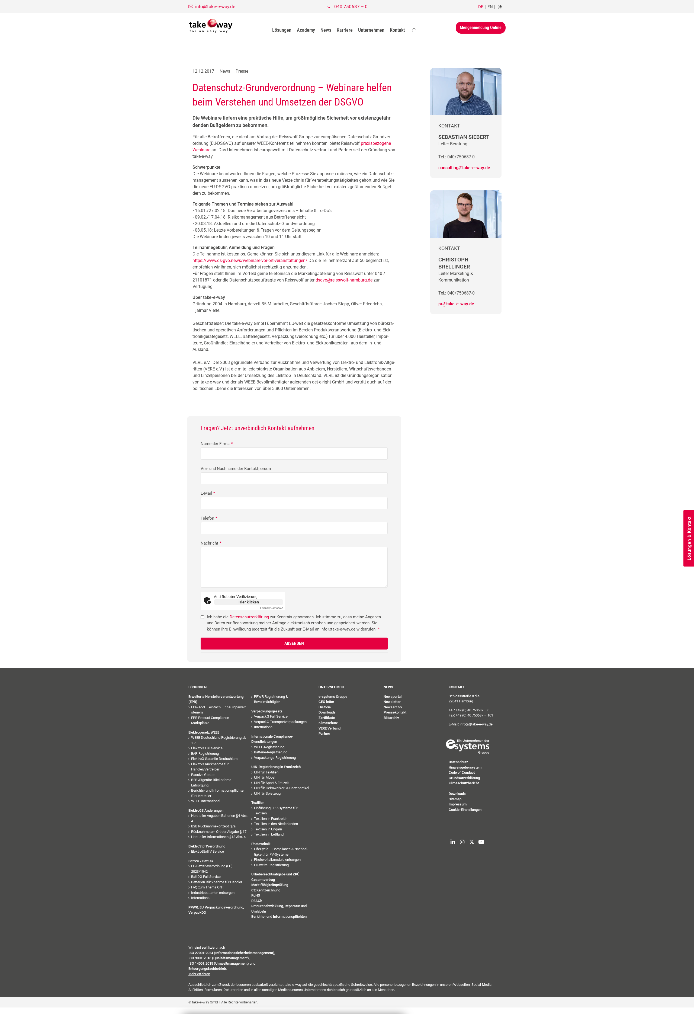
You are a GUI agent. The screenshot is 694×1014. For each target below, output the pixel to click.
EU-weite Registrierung (271, 865)
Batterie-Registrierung (270, 752)
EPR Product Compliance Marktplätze (210, 720)
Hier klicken (249, 602)
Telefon (209, 518)
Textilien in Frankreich (270, 819)
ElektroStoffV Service (207, 851)
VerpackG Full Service (271, 716)
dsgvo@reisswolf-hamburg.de (344, 280)
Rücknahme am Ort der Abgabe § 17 (218, 832)
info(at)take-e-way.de (476, 724)
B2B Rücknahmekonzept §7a (213, 826)
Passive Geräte (202, 775)
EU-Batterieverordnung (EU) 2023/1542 (212, 869)
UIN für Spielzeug (267, 793)
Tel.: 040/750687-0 (456, 156)
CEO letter (326, 702)
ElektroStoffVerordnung (206, 846)
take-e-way (210, 26)
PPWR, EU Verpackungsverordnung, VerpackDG (216, 910)
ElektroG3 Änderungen (205, 810)
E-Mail (208, 493)
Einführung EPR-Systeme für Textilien (275, 810)
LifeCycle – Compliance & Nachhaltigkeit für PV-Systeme (281, 851)
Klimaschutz (328, 723)
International (200, 898)
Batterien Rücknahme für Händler (216, 882)
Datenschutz (458, 762)
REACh (256, 901)
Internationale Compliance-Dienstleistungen (272, 739)
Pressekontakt (395, 712)
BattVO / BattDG (200, 861)
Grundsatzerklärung (464, 778)
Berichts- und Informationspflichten (279, 916)
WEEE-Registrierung (269, 747)
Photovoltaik (261, 844)
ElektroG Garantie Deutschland (214, 759)
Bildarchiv (391, 718)
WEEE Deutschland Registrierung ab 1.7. (218, 740)
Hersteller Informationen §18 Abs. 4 (218, 837)
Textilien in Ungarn (268, 829)
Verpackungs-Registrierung (275, 758)
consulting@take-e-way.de (464, 167)
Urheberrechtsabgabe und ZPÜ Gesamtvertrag (275, 877)
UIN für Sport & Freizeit (271, 783)
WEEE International (205, 801)
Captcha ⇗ (271, 607)
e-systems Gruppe (333, 697)
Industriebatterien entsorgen (212, 893)
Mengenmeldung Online (481, 27)
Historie (325, 707)
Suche (413, 30)
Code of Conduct (462, 772)
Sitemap (455, 799)
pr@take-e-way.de (456, 303)
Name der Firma (217, 443)
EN (490, 6)
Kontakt (397, 30)
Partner (324, 733)
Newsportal (392, 697)
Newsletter (392, 702)
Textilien (257, 803)
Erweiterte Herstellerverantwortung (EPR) (215, 699)
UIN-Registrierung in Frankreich (276, 767)
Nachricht (211, 543)
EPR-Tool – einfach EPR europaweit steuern (218, 710)
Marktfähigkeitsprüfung (269, 885)
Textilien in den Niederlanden (276, 824)
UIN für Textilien (266, 772)
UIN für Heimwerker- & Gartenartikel (281, 788)
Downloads (327, 712)
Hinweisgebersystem (465, 767)
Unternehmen (371, 30)
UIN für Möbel (264, 777)
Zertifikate (327, 718)
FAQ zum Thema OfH (207, 887)
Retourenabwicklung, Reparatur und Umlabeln (279, 908)
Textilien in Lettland (269, 834)
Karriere (345, 30)
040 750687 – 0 (351, 6)
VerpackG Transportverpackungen (280, 722)
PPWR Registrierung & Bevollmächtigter (271, 699)
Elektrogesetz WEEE (203, 732)
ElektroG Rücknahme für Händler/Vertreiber (210, 767)
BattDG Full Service (206, 877)
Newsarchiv (393, 707)
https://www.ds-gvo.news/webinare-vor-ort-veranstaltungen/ (249, 260)
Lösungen (281, 30)
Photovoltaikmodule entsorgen (277, 860)
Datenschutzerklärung (249, 617)
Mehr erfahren (199, 974)
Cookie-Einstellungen (465, 810)
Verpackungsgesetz (266, 711)
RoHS (255, 895)
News (325, 30)
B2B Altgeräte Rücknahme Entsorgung (211, 782)
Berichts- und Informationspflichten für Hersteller (218, 793)
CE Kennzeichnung (265, 890)
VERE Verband (329, 728)
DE (480, 6)
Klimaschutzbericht (464, 783)
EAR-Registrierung (205, 753)
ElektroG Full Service (207, 748)
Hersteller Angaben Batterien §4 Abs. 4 (219, 818)
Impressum (458, 804)
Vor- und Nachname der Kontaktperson (236, 468)
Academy (306, 30)
